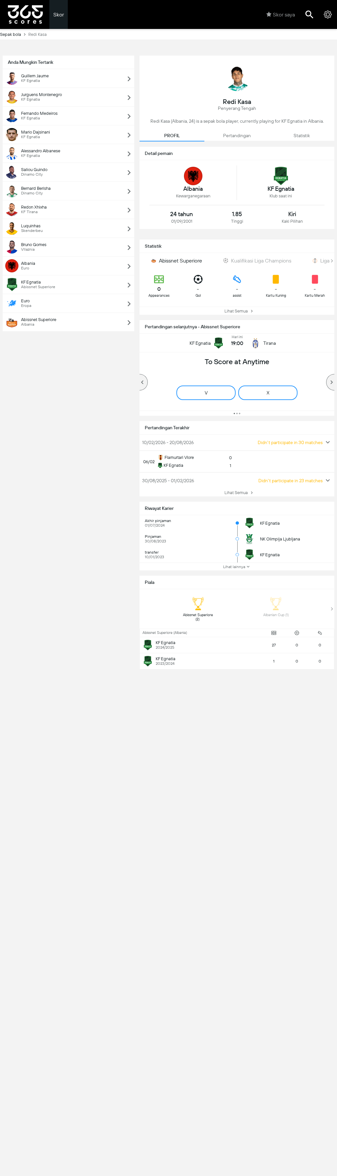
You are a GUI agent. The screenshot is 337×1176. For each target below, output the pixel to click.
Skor (58, 15)
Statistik (302, 135)
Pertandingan (237, 135)
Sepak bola (10, 34)
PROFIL (172, 135)
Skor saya (284, 15)
